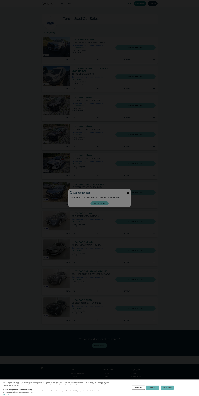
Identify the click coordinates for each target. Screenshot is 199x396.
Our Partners (6, 394)
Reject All (152, 387)
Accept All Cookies (167, 387)
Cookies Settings (138, 387)
